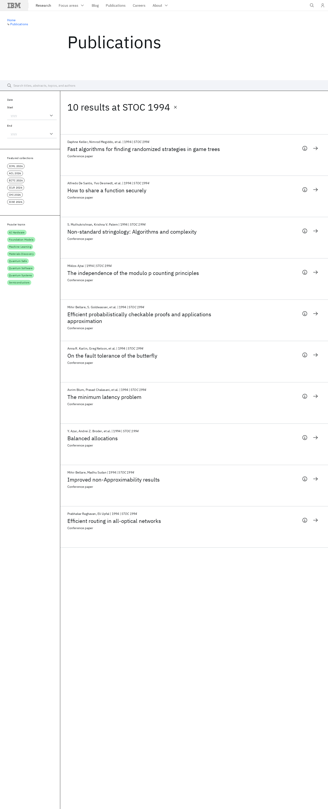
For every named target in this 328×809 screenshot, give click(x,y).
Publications (19, 24)
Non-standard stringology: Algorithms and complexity (132, 231)
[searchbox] (164, 85)
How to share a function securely (106, 190)
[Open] (51, 115)
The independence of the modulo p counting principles (133, 273)
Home (11, 20)
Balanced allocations (92, 438)
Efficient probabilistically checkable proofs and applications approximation (139, 317)
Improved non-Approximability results (113, 479)
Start (10, 107)
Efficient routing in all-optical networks (114, 521)
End (9, 125)
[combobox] (32, 115)
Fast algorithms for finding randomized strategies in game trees (143, 149)
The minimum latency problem (104, 397)
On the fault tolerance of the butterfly (112, 355)
